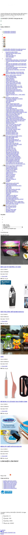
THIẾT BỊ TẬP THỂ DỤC (12, 195)
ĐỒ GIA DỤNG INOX (11, 130)
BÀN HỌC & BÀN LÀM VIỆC (13, 189)
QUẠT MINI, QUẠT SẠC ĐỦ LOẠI (14, 162)
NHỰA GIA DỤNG (10, 93)
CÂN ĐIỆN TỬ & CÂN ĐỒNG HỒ (14, 117)
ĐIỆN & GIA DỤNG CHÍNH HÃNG (13, 165)
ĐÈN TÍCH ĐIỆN (10, 142)
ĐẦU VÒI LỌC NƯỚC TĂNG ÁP (14, 113)
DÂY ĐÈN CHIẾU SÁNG (12, 137)
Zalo (14, 532)
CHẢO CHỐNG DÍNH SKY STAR (14, 104)
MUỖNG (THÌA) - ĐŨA (11, 122)
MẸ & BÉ (8, 102)
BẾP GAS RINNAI (10, 176)
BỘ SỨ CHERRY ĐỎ (11, 76)
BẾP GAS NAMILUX (11, 179)
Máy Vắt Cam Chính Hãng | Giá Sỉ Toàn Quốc (16, 63)
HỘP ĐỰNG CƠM (10, 123)
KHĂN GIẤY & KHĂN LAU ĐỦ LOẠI (15, 120)
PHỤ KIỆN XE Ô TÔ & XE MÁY (13, 185)
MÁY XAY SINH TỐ (11, 55)
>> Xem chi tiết (4, 276)
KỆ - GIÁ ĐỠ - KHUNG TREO (13, 129)
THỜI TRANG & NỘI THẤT (12, 183)
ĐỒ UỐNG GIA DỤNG (10, 205)
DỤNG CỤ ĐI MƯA (10, 200)
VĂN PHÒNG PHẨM (11, 100)
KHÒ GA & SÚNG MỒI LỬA (13, 114)
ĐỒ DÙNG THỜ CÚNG (11, 128)
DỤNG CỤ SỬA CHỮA (11, 126)
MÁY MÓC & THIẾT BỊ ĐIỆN (13, 156)
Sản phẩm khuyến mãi (21, 49)
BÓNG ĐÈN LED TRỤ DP (12, 143)
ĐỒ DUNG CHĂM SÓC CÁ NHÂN (14, 98)
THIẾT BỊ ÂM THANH (11, 184)
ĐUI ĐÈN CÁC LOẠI (11, 149)
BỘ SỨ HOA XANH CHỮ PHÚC (13, 89)
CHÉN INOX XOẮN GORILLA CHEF (15, 111)
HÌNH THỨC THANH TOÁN (10, 482)
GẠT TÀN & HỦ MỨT (11, 77)
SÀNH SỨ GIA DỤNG (11, 84)
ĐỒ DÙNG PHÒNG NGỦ (12, 134)
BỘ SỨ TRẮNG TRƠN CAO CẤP (14, 86)
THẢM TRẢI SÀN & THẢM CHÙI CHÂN (16, 119)
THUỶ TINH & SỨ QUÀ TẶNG (13, 83)
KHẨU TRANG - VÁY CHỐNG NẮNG (15, 202)
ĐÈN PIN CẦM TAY (11, 148)
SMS (3, 531)
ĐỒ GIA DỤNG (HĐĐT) (11, 169)
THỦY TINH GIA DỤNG (12, 81)
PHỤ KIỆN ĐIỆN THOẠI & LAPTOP (14, 199)
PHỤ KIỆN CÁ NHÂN (11, 190)
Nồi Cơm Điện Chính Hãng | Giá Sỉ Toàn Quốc (16, 67)
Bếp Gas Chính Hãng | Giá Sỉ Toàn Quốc (15, 72)
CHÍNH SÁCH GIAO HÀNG (10, 483)
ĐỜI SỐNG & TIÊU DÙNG (11, 97)
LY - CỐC (8, 208)
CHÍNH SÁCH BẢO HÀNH (9, 484)
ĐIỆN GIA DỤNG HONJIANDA (13, 157)
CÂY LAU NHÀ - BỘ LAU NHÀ (13, 124)
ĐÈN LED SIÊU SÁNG (11, 145)
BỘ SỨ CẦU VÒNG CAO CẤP (13, 82)
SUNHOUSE (8, 58)
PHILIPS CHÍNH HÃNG (11, 168)
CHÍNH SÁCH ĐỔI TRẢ (9, 487)
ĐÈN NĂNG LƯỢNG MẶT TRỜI (14, 144)
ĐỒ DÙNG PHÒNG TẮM (12, 132)
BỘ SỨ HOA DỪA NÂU (11, 88)
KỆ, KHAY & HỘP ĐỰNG (12, 197)
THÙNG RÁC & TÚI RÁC (12, 115)
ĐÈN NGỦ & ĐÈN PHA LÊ (12, 139)
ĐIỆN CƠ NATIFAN (10, 174)
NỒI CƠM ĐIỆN (10, 57)
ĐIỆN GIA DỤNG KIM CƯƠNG (13, 53)
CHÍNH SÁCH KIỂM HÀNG (10, 488)
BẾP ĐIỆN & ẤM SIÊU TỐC (12, 153)
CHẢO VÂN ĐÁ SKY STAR (12, 103)
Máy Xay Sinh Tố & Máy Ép (12, 151)
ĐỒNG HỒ (8, 193)
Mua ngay (14, 228)
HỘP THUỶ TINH (10, 92)
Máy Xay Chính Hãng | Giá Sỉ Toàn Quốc (15, 73)
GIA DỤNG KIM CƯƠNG (11, 52)
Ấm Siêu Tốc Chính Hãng (11, 68)
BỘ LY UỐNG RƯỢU (11, 207)
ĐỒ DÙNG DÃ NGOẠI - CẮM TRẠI (14, 201)
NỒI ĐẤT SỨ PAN (10, 80)
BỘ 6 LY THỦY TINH (11, 209)
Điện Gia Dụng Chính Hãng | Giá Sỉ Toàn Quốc (16, 60)
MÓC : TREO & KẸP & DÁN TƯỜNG (15, 118)
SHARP (8, 181)
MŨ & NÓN (9, 188)
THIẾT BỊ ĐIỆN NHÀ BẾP (12, 154)
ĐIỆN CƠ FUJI (9, 173)
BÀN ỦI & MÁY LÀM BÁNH (13, 159)
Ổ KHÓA (8, 194)
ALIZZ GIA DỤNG (10, 175)
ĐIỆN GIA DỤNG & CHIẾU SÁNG (13, 135)
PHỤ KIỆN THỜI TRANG (12, 191)
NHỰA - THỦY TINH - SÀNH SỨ (13, 75)
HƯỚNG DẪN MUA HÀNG (9, 481)
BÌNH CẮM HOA (10, 78)
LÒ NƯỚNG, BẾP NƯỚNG (12, 155)
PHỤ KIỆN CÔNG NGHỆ (12, 204)
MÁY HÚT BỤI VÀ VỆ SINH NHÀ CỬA (15, 164)
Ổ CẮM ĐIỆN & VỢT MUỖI (12, 161)
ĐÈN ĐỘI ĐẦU (9, 146)
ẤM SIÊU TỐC (9, 54)
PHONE (3, 530)
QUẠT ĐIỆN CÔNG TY (11, 166)
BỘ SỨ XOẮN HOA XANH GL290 (14, 91)
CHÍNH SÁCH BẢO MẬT (9, 485)
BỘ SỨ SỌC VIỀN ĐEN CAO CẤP (14, 87)
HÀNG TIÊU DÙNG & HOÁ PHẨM (14, 109)
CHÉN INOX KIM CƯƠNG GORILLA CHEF (16, 112)
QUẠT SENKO (9, 177)
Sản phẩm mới (19, 50)
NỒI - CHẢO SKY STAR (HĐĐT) (14, 106)
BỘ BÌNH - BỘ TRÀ (10, 210)
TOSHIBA (8, 180)
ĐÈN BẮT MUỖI (10, 138)
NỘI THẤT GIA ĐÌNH (11, 196)
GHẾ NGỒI (8, 187)
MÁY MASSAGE (10, 101)
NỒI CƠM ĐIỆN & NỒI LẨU (13, 160)
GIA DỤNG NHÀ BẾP (11, 131)
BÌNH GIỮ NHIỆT (10, 211)
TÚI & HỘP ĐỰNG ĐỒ (11, 108)
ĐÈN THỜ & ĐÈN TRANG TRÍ (13, 140)
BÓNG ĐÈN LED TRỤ (11, 150)
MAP (2, 533)
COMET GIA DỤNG (11, 170)
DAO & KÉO (9, 107)
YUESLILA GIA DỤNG (11, 171)
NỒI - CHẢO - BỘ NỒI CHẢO (13, 125)
